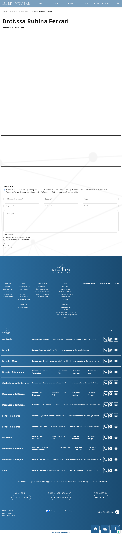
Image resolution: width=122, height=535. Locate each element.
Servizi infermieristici (24, 307)
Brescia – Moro (65, 289)
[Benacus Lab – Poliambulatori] (16, 3)
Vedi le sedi (71, 94)
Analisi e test (24, 304)
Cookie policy (7, 513)
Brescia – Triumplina (65, 292)
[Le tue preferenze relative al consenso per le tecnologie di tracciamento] (118, 531)
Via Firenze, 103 (57, 459)
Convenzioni (8, 294)
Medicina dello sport (24, 299)
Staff (8, 292)
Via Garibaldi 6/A (57, 339)
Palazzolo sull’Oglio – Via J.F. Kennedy (65, 315)
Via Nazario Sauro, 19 (60, 405)
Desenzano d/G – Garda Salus (65, 302)
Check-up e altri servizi (102, 3)
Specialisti (71, 3)
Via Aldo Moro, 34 (61, 361)
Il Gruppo (8, 286)
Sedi (86, 3)
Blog (117, 284)
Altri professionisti (42, 297)
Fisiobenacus (24, 294)
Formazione (105, 284)
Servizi (24, 284)
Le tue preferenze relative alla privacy (62, 511)
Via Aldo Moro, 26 (50, 350)
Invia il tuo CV (21, 497)
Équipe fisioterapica (42, 289)
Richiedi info (112, 94)
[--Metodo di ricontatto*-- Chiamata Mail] (21, 198)
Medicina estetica (24, 302)
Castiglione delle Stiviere (65, 294)
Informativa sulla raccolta (61, 533)
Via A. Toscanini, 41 (60, 383)
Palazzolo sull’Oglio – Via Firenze (65, 312)
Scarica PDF (101, 497)
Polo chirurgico (24, 289)
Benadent (24, 292)
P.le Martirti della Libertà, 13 (57, 470)
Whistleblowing (8, 297)
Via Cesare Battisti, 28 (57, 427)
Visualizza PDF (61, 497)
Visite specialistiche (24, 286)
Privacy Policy (8, 511)
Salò (65, 317)
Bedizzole (65, 286)
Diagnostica (24, 297)
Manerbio (65, 309)
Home (5, 11)
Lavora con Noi (8, 289)
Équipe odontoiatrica (42, 292)
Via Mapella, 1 (61, 416)
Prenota (112, 90)
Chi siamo (40, 3)
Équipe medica (26, 11)
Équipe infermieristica (42, 294)
